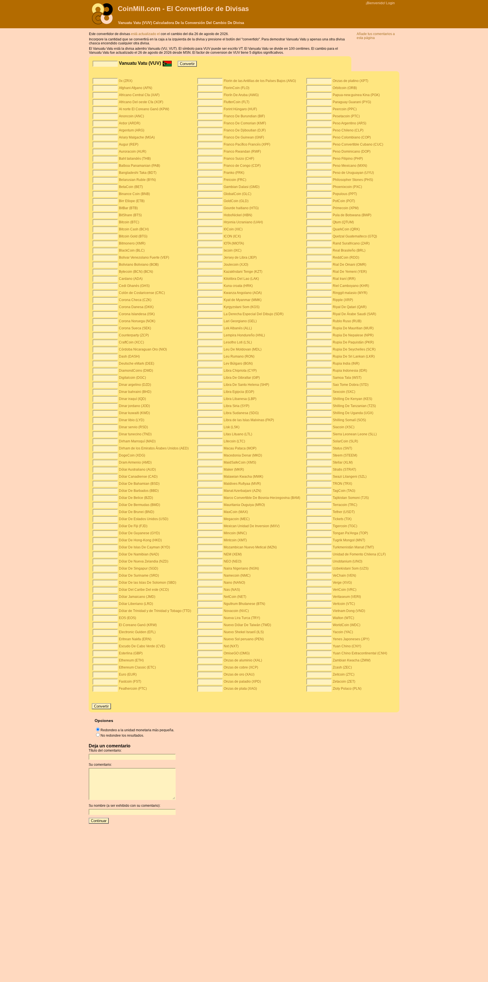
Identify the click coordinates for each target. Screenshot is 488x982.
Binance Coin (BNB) (134, 194)
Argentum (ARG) (131, 130)
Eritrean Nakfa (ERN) (135, 639)
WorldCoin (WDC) (346, 625)
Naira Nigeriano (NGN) (241, 568)
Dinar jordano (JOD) (134, 406)
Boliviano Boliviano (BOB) (139, 265)
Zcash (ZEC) (342, 667)
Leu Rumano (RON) (239, 356)
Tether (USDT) (344, 512)
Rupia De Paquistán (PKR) (353, 342)
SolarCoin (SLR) (345, 441)
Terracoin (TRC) (345, 505)
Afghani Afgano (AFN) (135, 88)
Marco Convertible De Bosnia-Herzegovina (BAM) (262, 498)
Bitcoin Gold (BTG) (133, 236)
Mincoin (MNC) (235, 533)
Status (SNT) (342, 448)
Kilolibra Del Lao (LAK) (241, 279)
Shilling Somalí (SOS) (349, 420)
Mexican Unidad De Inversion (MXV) (252, 526)
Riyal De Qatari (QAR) (350, 307)
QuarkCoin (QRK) (346, 229)
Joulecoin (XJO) (236, 265)
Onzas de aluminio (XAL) (243, 660)
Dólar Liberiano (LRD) (136, 604)
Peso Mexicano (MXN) (350, 166)
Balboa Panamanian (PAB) (139, 166)
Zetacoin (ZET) (344, 681)
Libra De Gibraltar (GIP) (242, 378)
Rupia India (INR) (346, 363)
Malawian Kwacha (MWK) (243, 477)
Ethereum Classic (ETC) (137, 667)
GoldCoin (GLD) (236, 201)
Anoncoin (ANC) (131, 116)
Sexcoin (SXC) (344, 392)
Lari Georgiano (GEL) (240, 321)
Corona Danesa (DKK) (136, 307)
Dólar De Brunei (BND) (136, 512)
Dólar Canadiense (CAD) (138, 477)
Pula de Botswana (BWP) (352, 215)
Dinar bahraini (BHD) (135, 392)
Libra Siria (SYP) (236, 406)
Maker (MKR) (234, 469)
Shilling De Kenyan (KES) (352, 399)
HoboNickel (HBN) (238, 215)
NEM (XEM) (233, 554)
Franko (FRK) (234, 173)
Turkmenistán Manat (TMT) (353, 547)
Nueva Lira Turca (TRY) (242, 618)
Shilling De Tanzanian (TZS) (354, 406)
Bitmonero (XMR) (132, 243)
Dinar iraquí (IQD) (132, 399)
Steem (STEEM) (345, 455)
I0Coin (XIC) (233, 229)
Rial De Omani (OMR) (349, 265)
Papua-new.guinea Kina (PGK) (356, 95)
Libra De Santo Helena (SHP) (246, 385)
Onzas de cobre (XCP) (241, 667)
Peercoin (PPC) (345, 109)
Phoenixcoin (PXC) (347, 187)
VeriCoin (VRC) (344, 590)
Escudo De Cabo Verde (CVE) (142, 646)
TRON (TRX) (342, 484)
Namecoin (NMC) (237, 575)
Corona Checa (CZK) (135, 300)
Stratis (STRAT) (344, 469)
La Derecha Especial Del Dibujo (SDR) (254, 314)
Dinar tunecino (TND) (135, 434)
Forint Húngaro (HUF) (240, 109)
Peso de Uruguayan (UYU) (353, 173)
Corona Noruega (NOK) (137, 321)
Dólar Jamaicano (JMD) (137, 597)
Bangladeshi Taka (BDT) (137, 173)
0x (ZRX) (125, 81)
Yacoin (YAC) (343, 632)
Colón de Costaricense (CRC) (142, 293)
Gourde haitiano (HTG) (241, 208)
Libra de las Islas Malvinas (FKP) (249, 420)
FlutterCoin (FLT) (236, 102)
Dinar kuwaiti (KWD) (134, 413)
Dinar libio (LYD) (131, 420)
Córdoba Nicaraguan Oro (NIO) (143, 349)
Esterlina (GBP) (131, 653)
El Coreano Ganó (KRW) (138, 625)
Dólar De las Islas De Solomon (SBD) (147, 583)
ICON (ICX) (232, 236)
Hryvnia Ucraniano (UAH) (243, 222)
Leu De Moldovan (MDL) (243, 349)
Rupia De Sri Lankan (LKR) (354, 356)
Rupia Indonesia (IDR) (350, 371)
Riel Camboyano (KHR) (351, 286)
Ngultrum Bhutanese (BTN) (244, 604)
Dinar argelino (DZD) (135, 385)
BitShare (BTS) (130, 215)
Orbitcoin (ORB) (345, 88)
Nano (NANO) (234, 583)
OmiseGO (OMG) (237, 653)
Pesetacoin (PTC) (346, 116)
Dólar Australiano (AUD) (137, 469)
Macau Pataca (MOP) (240, 448)
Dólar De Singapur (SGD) (138, 568)
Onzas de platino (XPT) (350, 81)
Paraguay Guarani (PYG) (352, 102)
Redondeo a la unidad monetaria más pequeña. (137, 730)
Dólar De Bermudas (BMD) (139, 505)
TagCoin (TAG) (344, 491)
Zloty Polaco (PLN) (347, 689)
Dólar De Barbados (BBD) (139, 491)
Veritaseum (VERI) (347, 597)
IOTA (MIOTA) (234, 243)
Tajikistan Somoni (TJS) (351, 498)
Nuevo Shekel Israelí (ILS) (244, 632)
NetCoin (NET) (235, 597)
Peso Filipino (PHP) (348, 159)
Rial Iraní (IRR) (344, 279)
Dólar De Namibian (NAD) (139, 554)
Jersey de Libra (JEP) (240, 257)
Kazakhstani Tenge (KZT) (243, 272)
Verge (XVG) (342, 583)
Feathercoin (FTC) (133, 689)
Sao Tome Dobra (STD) (351, 385)
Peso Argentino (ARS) (349, 123)
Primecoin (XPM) (346, 208)
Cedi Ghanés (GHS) (134, 286)
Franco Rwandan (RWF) (242, 151)
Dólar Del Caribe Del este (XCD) (144, 590)
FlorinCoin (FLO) (236, 88)
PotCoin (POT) (344, 201)
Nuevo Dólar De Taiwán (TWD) (247, 625)
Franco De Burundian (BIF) (244, 116)
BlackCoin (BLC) (132, 250)
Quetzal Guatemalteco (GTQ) (355, 236)
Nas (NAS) (232, 590)
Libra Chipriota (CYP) (240, 371)
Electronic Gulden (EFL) (137, 632)
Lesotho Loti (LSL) (238, 342)
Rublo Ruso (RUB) (347, 321)
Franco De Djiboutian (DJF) (245, 130)
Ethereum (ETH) (131, 660)
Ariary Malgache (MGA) (137, 137)
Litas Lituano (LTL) (238, 434)
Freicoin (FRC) (235, 180)
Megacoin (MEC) (237, 519)
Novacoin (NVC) (236, 611)
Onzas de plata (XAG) (240, 689)
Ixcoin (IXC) (232, 250)
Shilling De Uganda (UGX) (353, 413)
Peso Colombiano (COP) (352, 137)
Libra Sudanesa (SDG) (241, 413)
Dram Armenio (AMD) (135, 462)
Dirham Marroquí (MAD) (137, 441)
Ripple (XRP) (343, 300)
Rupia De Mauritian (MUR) (353, 328)
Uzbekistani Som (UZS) (351, 568)
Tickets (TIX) (342, 519)
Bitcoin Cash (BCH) (134, 229)
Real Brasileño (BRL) (349, 250)
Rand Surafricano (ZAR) (351, 243)
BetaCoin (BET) (131, 187)
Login (390, 3)
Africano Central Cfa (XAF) (139, 95)
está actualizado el (146, 34)
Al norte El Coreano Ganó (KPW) (144, 109)
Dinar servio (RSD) (133, 427)
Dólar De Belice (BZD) (136, 498)
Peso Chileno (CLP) (348, 130)
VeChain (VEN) (344, 575)
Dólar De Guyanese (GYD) (139, 533)
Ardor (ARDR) (129, 123)
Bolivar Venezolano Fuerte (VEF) (144, 257)
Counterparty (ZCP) (134, 335)
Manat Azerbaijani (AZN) (242, 491)
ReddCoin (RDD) (346, 257)
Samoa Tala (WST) (347, 378)
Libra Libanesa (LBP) (240, 399)
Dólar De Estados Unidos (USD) (143, 519)
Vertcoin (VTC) (344, 604)
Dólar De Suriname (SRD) (139, 575)
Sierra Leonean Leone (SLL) (355, 434)
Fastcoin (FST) (130, 681)
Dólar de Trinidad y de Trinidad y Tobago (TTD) (155, 611)
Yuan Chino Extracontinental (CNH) (360, 653)
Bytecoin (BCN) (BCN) (136, 272)
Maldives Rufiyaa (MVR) (242, 484)
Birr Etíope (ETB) (132, 201)
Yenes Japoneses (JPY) (351, 639)
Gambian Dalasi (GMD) (242, 187)
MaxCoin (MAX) (236, 512)
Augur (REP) (128, 144)
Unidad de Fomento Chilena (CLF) (359, 554)
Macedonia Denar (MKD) (243, 455)
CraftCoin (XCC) (131, 342)
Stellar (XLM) (343, 462)
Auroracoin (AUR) (132, 151)
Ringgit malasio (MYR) (350, 293)
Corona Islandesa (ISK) (137, 314)
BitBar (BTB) (128, 208)
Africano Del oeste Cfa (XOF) (141, 102)
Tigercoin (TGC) (345, 526)
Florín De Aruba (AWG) (241, 95)
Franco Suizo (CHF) (239, 159)
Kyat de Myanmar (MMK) (243, 300)
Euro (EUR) (128, 674)
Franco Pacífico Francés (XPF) (247, 144)
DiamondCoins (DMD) (136, 371)
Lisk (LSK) (231, 427)
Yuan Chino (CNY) (347, 646)
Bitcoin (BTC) (129, 222)
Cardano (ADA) (131, 279)
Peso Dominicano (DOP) (352, 151)
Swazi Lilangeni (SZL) (350, 477)
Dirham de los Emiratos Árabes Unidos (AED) (154, 448)
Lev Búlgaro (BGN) (238, 363)
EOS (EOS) (127, 618)
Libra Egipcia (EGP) (239, 392)
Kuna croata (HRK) (238, 286)
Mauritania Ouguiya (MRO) (244, 505)
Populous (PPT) (345, 194)
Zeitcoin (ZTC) (343, 674)
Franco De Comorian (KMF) (245, 123)
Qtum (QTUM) (343, 222)
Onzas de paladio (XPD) (242, 681)
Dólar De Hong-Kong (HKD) (140, 540)
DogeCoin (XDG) (132, 455)
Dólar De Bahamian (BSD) (139, 484)
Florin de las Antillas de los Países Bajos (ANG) (260, 81)
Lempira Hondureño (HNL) (244, 335)
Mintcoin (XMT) (235, 540)
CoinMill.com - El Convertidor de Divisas (183, 8)
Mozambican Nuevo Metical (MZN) (250, 547)
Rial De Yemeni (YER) (350, 272)
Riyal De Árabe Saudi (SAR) (354, 314)
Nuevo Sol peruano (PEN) (244, 639)
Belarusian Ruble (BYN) (137, 180)
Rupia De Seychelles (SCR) (354, 349)
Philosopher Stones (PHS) (353, 180)
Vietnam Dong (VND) (349, 611)
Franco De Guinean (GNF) (244, 137)
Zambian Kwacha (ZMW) (352, 660)
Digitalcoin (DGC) (132, 378)
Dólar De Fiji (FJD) (133, 526)
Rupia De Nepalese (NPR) (353, 335)
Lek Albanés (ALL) (238, 328)
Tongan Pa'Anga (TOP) (350, 533)
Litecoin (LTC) (234, 441)
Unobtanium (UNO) (347, 561)
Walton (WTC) (343, 618)
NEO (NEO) (232, 561)
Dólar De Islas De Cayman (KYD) (144, 547)
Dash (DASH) (129, 356)
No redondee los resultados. (122, 735)
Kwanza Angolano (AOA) (243, 293)
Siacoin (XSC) (343, 427)
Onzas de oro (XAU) (239, 674)
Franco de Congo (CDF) (242, 166)
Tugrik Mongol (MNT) (349, 540)
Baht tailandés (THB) (135, 159)
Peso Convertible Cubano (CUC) (358, 144)
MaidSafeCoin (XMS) (240, 462)
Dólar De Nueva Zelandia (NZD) (143, 561)
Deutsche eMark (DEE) (136, 363)
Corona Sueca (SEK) (135, 328)
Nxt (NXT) (231, 646)
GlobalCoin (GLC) (237, 194)
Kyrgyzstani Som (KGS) (242, 307)
